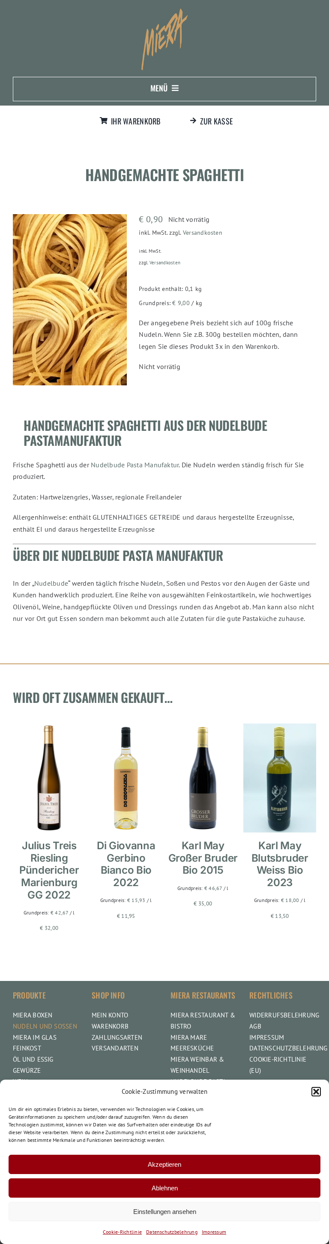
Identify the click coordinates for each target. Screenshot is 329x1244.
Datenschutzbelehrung (171, 1232)
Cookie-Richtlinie (122, 1232)
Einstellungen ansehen (164, 1211)
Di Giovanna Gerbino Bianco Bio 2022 (126, 864)
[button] (316, 1091)
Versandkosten (202, 232)
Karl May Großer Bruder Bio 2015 (203, 858)
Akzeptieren (164, 1164)
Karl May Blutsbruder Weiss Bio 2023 (279, 864)
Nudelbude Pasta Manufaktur (135, 464)
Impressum (214, 1232)
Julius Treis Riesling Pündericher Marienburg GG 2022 (49, 870)
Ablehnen (165, 1188)
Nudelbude (51, 583)
